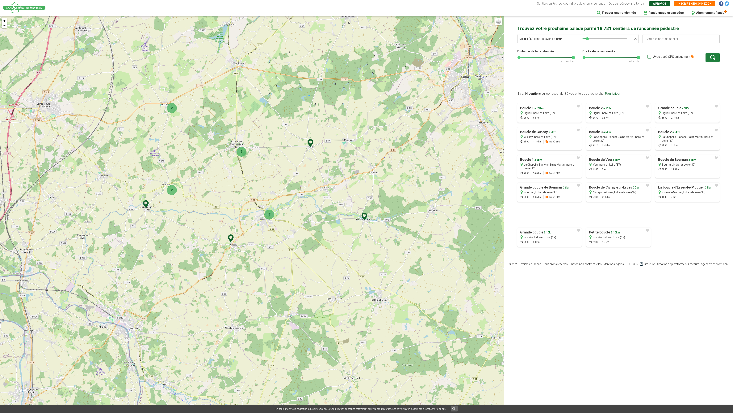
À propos (659, 3)
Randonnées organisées (666, 13)
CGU (628, 264)
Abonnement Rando (710, 13)
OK (454, 409)
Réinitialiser (612, 93)
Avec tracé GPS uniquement (671, 57)
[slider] (587, 38)
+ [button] (4, 21)
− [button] (4, 26)
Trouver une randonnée (619, 13)
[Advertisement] (618, 79)
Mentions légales (614, 264)
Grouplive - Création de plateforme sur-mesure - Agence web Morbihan (686, 264)
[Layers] (498, 21)
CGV (635, 264)
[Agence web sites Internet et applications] (641, 264)
